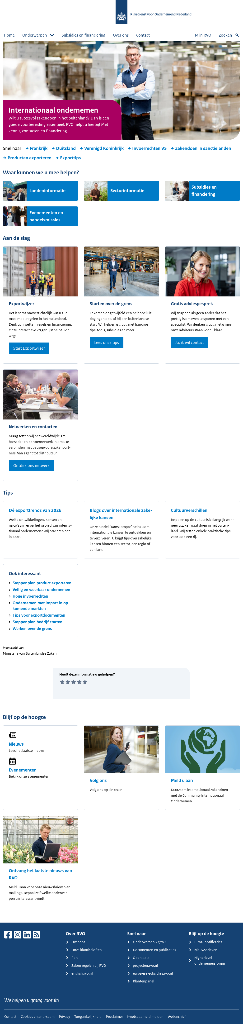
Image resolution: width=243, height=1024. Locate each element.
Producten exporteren (29, 158)
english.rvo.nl (82, 973)
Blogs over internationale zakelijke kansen (121, 514)
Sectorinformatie (127, 191)
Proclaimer (114, 1016)
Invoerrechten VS (149, 148)
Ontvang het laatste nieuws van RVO (40, 874)
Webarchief (177, 1016)
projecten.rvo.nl (145, 965)
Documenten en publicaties (154, 950)
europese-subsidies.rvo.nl (153, 973)
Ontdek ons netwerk (31, 465)
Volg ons (98, 780)
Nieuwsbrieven (205, 950)
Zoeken (225, 35)
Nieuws (16, 744)
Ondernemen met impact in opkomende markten (41, 605)
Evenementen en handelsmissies (46, 216)
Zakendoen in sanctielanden (203, 148)
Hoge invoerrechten (30, 596)
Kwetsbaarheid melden (145, 1016)
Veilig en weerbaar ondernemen (41, 589)
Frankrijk (38, 148)
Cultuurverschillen (189, 510)
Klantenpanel (143, 981)
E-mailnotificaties (208, 942)
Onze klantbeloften (86, 950)
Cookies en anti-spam (38, 1016)
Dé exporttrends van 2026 (35, 510)
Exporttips (70, 158)
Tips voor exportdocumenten (39, 615)
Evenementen (23, 770)
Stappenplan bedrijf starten (37, 621)
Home (9, 35)
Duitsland (66, 148)
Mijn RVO (203, 35)
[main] (121, 482)
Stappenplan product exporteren (42, 583)
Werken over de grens (32, 628)
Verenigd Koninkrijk (104, 148)
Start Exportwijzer (29, 348)
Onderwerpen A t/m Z (149, 942)
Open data (141, 957)
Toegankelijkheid (88, 1016)
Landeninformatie (47, 191)
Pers (74, 957)
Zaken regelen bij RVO (88, 965)
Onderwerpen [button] (34, 35)
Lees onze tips (106, 342)
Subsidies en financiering (83, 35)
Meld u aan (182, 780)
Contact (143, 35)
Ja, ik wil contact (189, 342)
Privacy (64, 1016)
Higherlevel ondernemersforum (209, 960)
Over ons (121, 35)
